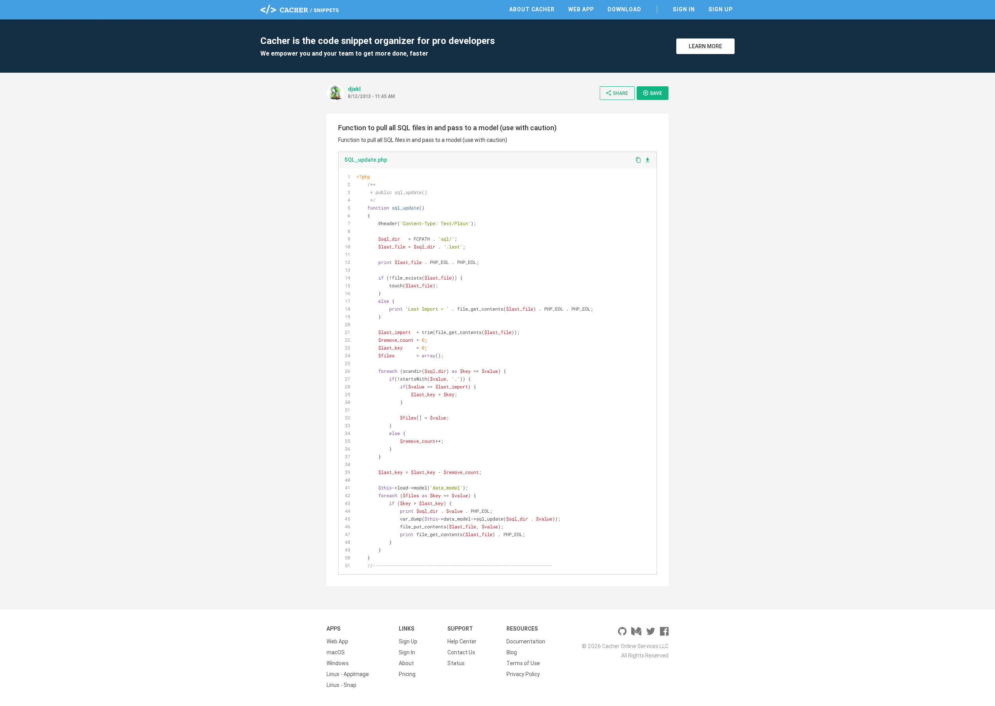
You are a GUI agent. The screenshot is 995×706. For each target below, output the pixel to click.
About (406, 663)
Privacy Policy (523, 674)
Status (455, 663)
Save (652, 93)
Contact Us (461, 652)
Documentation (525, 641)
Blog (511, 652)
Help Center (462, 641)
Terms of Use (523, 663)
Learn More (705, 46)
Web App (581, 9)
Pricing (407, 674)
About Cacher (532, 9)
